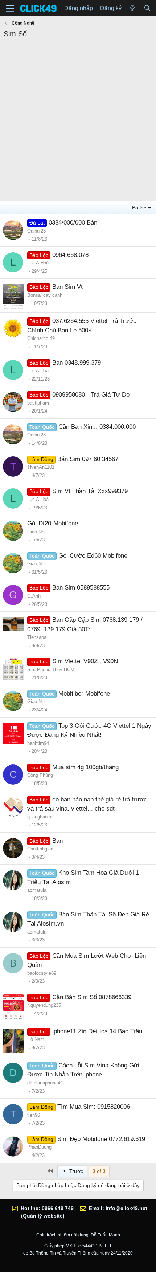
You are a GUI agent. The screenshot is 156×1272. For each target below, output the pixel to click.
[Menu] (10, 8)
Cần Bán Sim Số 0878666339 (91, 997)
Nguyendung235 (44, 1005)
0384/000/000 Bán (73, 222)
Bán (57, 840)
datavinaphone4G (45, 1083)
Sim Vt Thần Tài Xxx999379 (90, 491)
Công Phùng (40, 775)
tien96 (33, 1115)
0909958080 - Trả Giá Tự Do (91, 394)
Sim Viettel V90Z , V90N (85, 661)
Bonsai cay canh (44, 295)
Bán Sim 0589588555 (81, 587)
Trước (75, 1171)
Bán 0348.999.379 (76, 362)
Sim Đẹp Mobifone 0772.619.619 (101, 1139)
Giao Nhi (36, 531)
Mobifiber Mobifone (84, 693)
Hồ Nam (35, 1039)
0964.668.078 (70, 254)
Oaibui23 (36, 231)
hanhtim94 (38, 743)
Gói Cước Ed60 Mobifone (92, 555)
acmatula (36, 890)
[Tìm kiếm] (147, 8)
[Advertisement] (78, 121)
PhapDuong (39, 1147)
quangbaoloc (40, 817)
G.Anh (34, 596)
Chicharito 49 (41, 338)
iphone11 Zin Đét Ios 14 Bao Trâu (97, 1031)
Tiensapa (36, 637)
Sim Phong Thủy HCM (50, 669)
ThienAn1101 (40, 467)
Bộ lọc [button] (139, 207)
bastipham (38, 403)
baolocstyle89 (41, 973)
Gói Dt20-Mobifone (52, 523)
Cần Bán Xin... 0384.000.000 (97, 426)
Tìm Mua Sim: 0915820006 (93, 1106)
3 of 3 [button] (99, 1171)
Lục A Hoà (38, 263)
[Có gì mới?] (132, 8)
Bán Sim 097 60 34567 (87, 459)
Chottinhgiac (40, 849)
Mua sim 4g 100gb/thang (85, 767)
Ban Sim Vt (67, 286)
